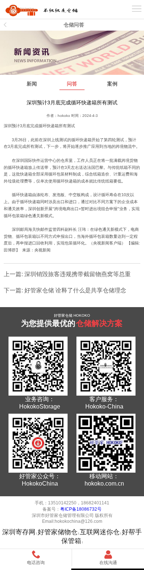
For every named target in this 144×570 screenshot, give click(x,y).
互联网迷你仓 (100, 532)
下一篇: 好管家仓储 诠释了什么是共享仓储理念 (65, 290)
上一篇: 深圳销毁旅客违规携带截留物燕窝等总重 (67, 274)
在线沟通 (108, 562)
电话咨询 (36, 562)
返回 (5, 25)
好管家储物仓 (58, 532)
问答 (72, 84)
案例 (112, 84)
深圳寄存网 (18, 532)
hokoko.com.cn (104, 483)
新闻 (32, 84)
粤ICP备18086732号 (81, 509)
